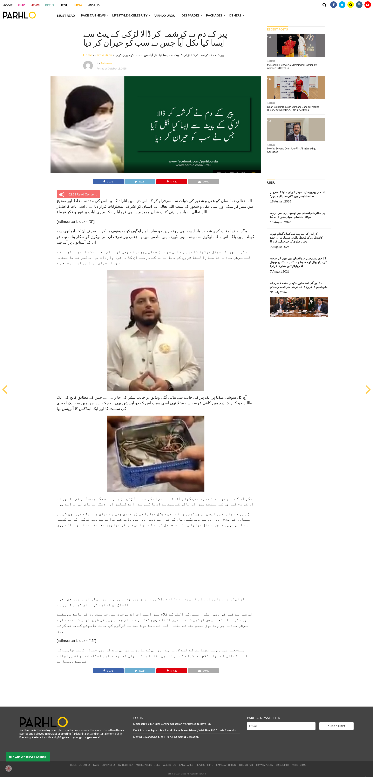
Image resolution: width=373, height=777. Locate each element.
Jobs (157, 765)
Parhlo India (125, 765)
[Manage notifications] (8, 768)
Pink (21, 5)
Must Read (66, 15)
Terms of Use (246, 765)
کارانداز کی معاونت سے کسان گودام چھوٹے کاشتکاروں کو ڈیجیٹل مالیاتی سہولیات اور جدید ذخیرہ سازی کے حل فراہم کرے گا (296, 237)
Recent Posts (277, 29)
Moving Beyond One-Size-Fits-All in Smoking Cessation (166, 736)
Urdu (63, 5)
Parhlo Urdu (164, 15)
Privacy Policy (264, 765)
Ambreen (106, 63)
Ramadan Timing (226, 765)
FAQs (96, 765)
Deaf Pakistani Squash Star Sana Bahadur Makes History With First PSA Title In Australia (184, 730)
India (78, 5)
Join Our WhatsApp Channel (28, 756)
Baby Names (186, 765)
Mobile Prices (144, 765)
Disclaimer (282, 765)
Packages (214, 15)
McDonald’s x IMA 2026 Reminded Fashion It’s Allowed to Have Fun (172, 723)
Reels (49, 5)
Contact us (108, 765)
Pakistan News (93, 15)
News (35, 5)
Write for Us (299, 765)
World (94, 5)
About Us (84, 765)
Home (7, 5)
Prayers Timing (204, 765)
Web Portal (169, 765)
